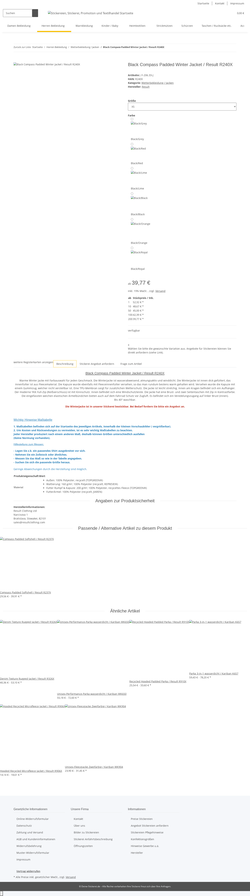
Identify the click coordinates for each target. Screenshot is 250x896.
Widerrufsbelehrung (29, 846)
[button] (230, 13)
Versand (160, 291)
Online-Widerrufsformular (32, 819)
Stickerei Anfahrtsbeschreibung (93, 839)
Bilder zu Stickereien (86, 832)
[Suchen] (35, 13)
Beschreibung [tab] (64, 364)
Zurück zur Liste (22, 47)
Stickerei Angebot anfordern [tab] (97, 364)
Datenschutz (24, 825)
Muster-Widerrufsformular (32, 852)
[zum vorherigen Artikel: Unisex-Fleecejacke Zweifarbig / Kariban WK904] (167, 48)
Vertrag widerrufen (28, 871)
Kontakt (219, 3)
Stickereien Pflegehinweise (147, 832)
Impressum (237, 3)
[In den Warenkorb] (16, 60)
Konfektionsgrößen (142, 839)
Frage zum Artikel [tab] (131, 364)
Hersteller (137, 852)
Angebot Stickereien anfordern (150, 825)
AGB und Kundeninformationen (35, 839)
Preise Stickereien (142, 819)
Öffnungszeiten (83, 846)
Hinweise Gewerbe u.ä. (145, 846)
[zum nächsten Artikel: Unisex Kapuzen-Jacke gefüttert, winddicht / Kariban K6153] (174, 48)
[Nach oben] (1, 893)
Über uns (79, 825)
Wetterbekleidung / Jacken (157, 83)
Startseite (203, 3)
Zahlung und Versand (29, 832)
